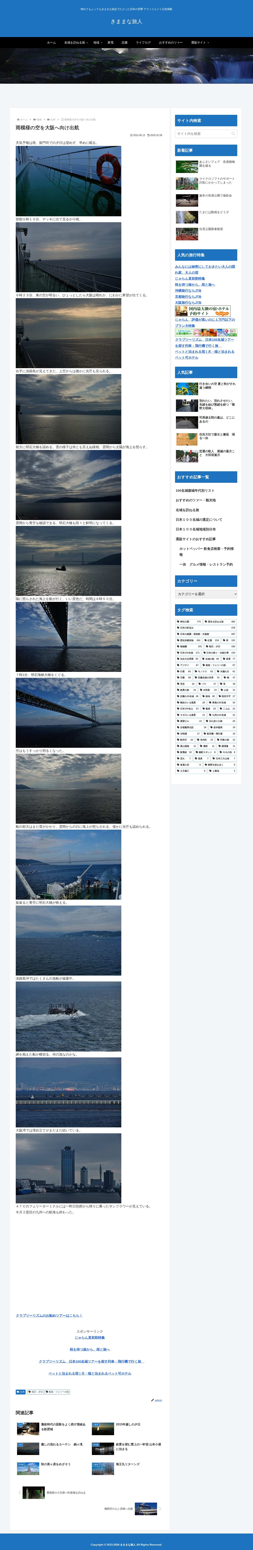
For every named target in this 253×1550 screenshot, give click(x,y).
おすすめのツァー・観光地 (196, 500)
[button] (233, 133)
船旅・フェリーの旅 (59, 1392)
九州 (22, 1392)
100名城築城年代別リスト (195, 490)
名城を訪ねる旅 (187, 510)
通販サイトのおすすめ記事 (196, 539)
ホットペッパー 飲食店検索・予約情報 (206, 551)
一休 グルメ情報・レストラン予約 (206, 564)
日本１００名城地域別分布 (196, 529)
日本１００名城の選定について (199, 519)
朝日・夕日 (37, 1392)
